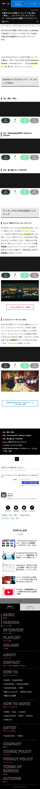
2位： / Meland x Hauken (17, 435)
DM (3, 25)
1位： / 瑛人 (8, 432)
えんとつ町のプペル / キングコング (15, 442)
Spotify (7, 680)
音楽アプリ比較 (10, 696)
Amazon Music (23, 684)
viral (12, 518)
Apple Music (18, 680)
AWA (21, 688)
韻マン (16, 515)
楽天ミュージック (10, 692)
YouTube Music (10, 688)
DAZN (21, 716)
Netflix (6, 712)
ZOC (17, 518)
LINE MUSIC (9, 684)
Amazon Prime (10, 716)
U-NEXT (22, 712)
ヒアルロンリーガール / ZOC (12, 445)
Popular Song (9, 736)
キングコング (5, 518)
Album (20, 736)
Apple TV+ (8, 719)
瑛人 (11, 515)
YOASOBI (4, 515)
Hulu (14, 712)
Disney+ (29, 716)
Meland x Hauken (24, 515)
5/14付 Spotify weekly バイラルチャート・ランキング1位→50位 (20, 403)
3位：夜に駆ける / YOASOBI (12, 439)
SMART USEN (26, 692)
